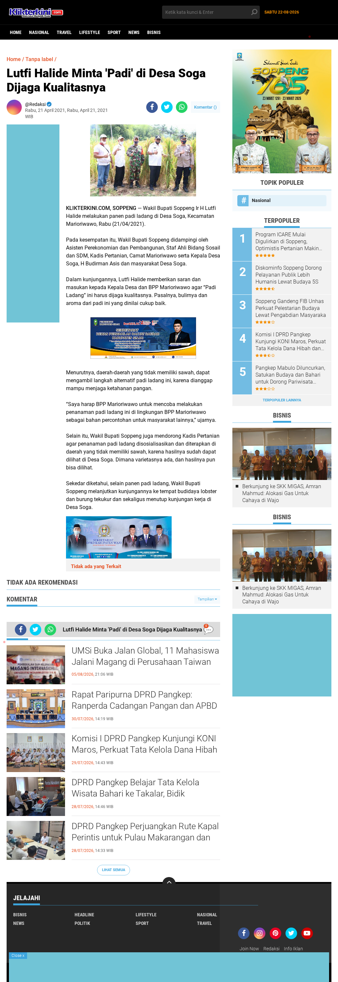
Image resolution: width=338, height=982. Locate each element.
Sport (114, 32)
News (134, 32)
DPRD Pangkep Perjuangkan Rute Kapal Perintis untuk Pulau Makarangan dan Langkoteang (145, 837)
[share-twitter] (167, 107)
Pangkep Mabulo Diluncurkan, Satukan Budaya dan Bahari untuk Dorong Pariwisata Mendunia (290, 375)
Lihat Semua (113, 870)
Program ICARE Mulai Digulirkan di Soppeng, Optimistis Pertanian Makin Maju (287, 241)
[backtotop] (169, 883)
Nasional (39, 32)
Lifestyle (89, 32)
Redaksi (271, 948)
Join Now (249, 948)
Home (15, 32)
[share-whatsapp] (181, 107)
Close (18, 955)
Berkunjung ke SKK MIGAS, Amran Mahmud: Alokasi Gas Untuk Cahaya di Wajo (281, 493)
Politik (82, 923)
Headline (84, 914)
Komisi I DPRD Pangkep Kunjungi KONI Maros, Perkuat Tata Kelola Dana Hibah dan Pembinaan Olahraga (144, 749)
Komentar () (205, 107)
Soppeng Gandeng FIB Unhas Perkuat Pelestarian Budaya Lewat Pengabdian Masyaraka (290, 308)
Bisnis (154, 32)
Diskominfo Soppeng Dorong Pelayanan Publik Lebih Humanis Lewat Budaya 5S (288, 275)
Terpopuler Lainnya (282, 400)
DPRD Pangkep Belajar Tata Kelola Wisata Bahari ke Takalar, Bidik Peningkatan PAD (135, 793)
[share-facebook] (152, 107)
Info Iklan (293, 948)
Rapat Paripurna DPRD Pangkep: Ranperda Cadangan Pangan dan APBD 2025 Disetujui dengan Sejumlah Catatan (144, 706)
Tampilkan (206, 599)
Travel (64, 32)
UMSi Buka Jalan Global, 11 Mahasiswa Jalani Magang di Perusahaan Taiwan (145, 656)
